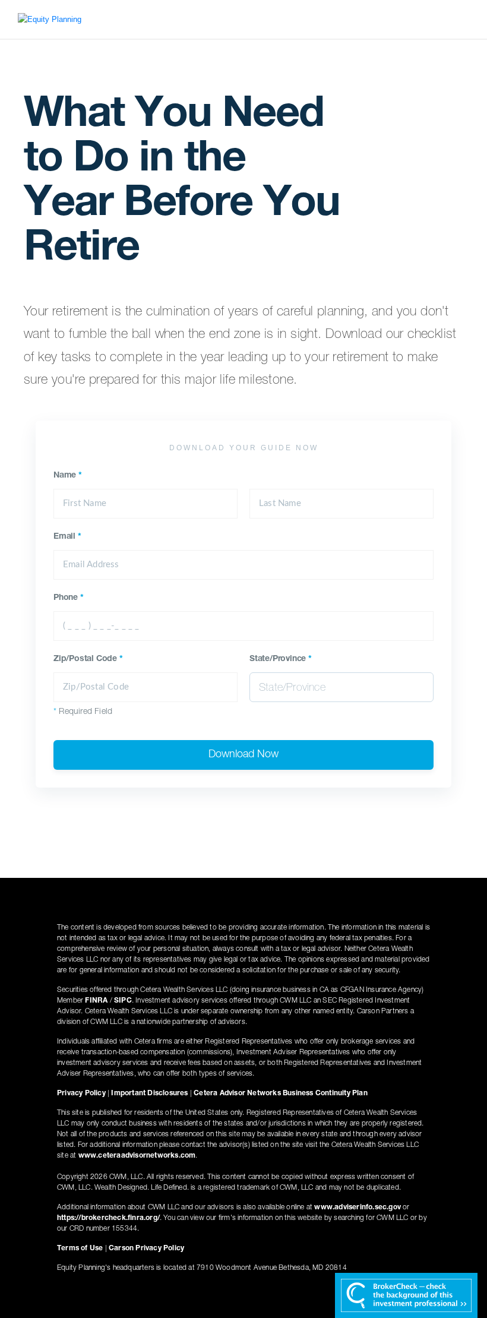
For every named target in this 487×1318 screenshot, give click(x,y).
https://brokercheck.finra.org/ (108, 1218)
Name (67, 476)
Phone (68, 598)
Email (67, 537)
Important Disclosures (149, 1093)
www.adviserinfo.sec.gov (357, 1207)
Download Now (243, 755)
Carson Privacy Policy (146, 1248)
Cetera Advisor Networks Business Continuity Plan (281, 1093)
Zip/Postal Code (88, 659)
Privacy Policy (81, 1093)
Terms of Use (80, 1248)
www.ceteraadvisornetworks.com (137, 1155)
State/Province (280, 659)
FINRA (96, 1000)
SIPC (123, 1000)
